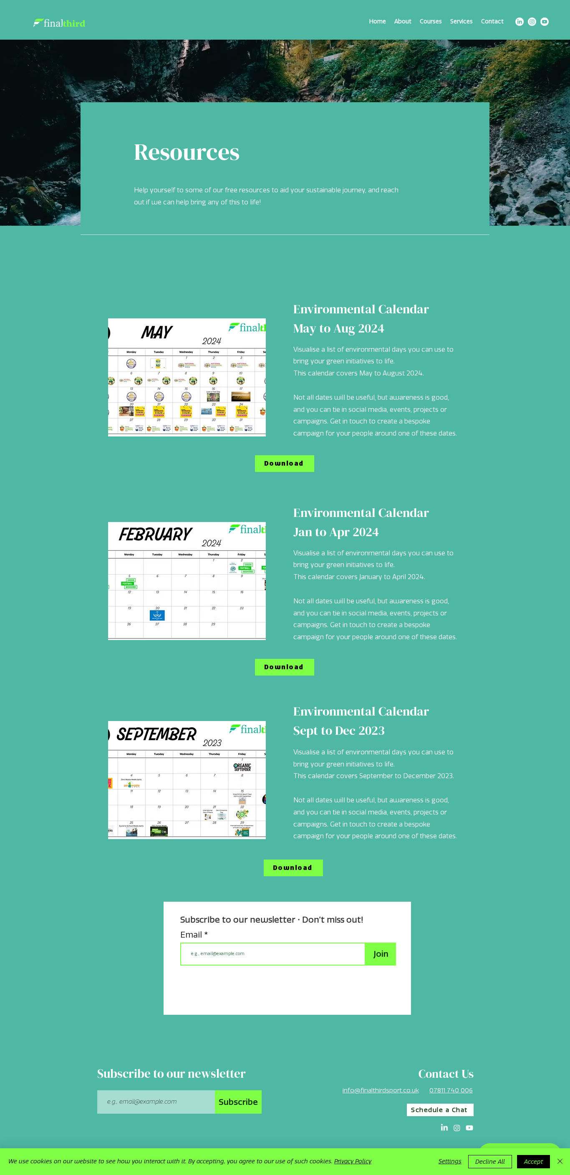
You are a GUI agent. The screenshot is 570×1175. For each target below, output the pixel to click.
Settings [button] (450, 1161)
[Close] (560, 1161)
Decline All (490, 1161)
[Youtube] (544, 22)
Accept (533, 1161)
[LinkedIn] (519, 22)
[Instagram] (532, 22)
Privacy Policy (352, 1161)
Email (192, 934)
